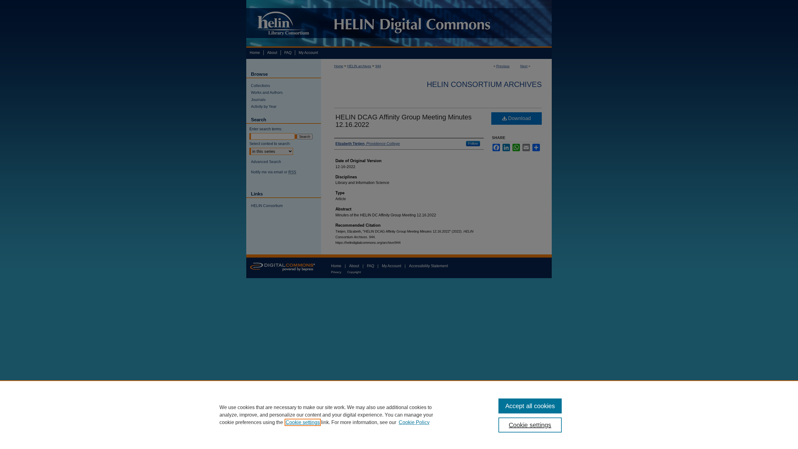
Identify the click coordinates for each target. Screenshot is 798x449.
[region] (399, 414)
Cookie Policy (414, 422)
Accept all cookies (530, 406)
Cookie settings (303, 422)
